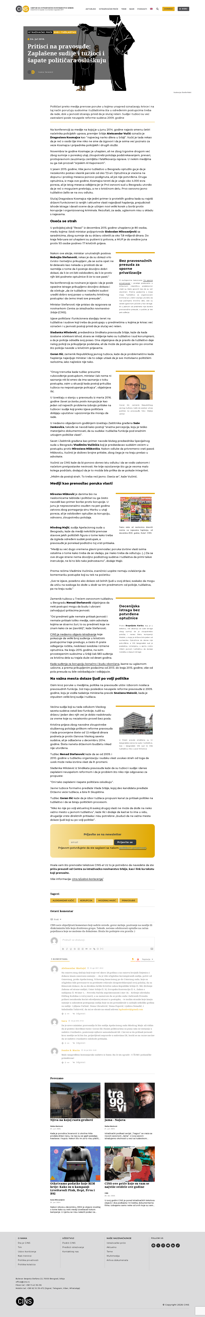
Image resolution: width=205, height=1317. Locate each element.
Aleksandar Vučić (63, 900)
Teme (123, 9)
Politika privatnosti (28, 1260)
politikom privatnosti (132, 847)
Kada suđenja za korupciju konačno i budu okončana (84, 663)
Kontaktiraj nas (70, 1251)
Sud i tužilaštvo (65, 32)
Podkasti (142, 9)
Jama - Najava (115, 1120)
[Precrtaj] (75, 949)
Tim (20, 1247)
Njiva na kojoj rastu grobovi (71, 1120)
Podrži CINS (69, 1243)
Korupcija (86, 900)
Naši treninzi (25, 1256)
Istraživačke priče (108, 9)
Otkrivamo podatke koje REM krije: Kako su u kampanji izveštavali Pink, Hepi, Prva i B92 (72, 1188)
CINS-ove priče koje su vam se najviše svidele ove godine (127, 1185)
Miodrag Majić (107, 900)
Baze (131, 9)
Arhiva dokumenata (117, 1260)
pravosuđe (128, 900)
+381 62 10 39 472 (35, 1288)
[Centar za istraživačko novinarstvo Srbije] (23, 9)
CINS (106, 1193)
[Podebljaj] (63, 949)
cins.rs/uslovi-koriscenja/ (87, 879)
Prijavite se (125, 842)
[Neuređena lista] (83, 949)
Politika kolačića (27, 1264)
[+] (101, 949)
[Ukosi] (67, 949)
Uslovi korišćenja (27, 1251)
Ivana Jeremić (45, 72)
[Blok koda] (90, 949)
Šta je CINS (24, 1243)
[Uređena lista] (79, 949)
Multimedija (113, 1256)
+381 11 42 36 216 (34, 1285)
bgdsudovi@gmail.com (131, 1009)
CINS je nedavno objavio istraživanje (73, 634)
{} (98, 949)
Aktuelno (91, 9)
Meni (185, 9)
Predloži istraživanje (73, 1247)
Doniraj (168, 9)
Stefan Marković (56, 1126)
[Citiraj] (86, 949)
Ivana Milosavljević (57, 1200)
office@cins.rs (23, 1282)
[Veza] (94, 949)
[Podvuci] (71, 949)
